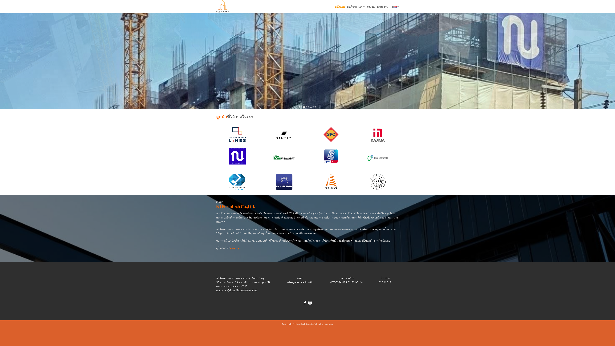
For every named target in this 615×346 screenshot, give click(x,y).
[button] (300, 107)
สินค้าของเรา (354, 6)
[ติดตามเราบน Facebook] (305, 303)
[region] (307, 61)
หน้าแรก (340, 6)
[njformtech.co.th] (232, 6)
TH (392, 6)
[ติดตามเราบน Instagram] (310, 303)
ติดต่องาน (382, 6)
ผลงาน (371, 6)
